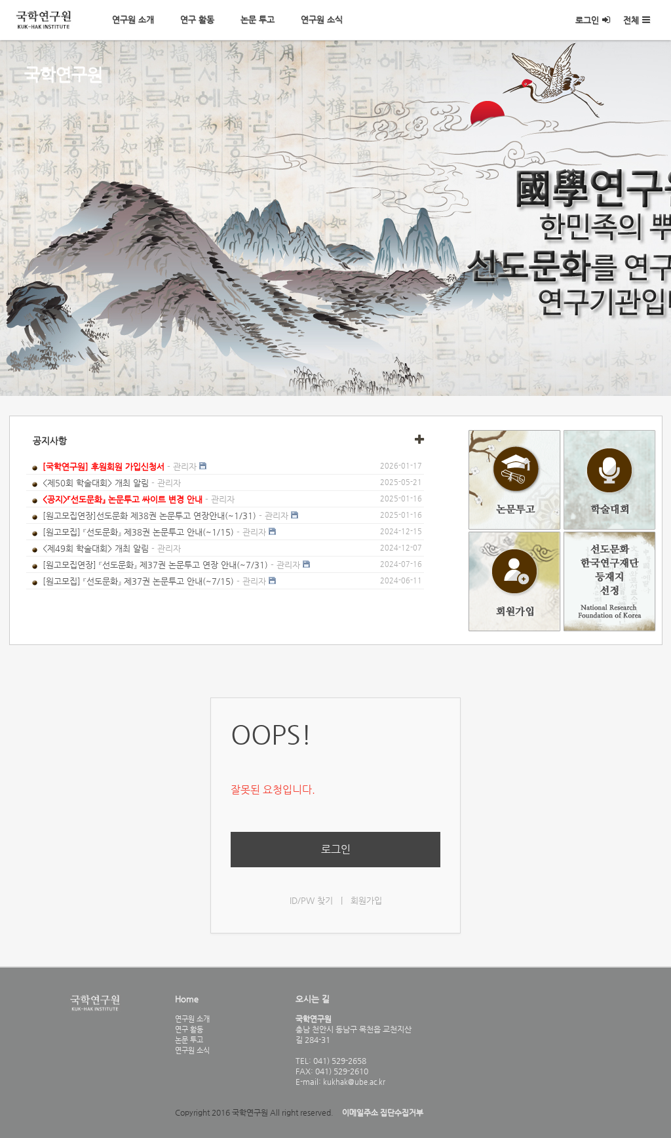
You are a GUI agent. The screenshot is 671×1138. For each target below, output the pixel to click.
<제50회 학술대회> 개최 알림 (96, 483)
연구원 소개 (133, 19)
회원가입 (366, 900)
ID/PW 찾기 (311, 900)
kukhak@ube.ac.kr (353, 1082)
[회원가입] (516, 628)
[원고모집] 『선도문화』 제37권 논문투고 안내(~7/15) (138, 581)
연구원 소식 (322, 19)
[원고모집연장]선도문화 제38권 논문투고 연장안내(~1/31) (149, 515)
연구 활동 (197, 19)
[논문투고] (516, 527)
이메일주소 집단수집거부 (382, 1112)
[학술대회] (610, 527)
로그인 (587, 20)
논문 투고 (257, 19)
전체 (631, 20)
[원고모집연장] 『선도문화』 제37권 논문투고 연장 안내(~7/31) (155, 565)
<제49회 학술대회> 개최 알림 (96, 548)
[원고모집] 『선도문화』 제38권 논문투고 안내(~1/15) (138, 532)
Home (187, 999)
